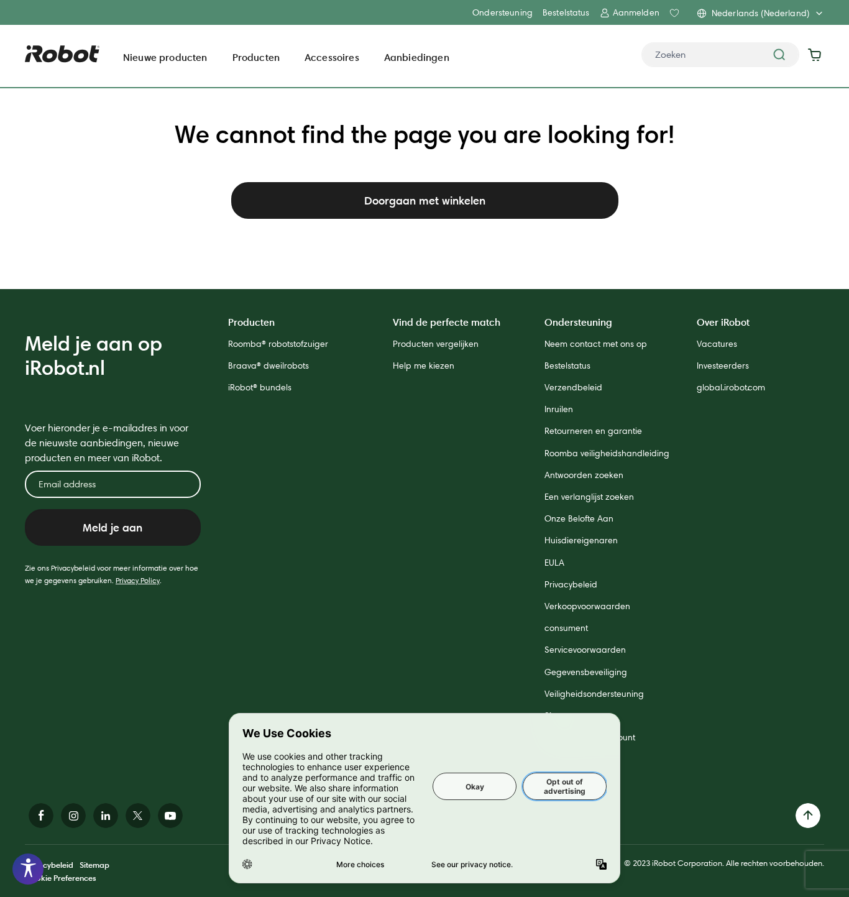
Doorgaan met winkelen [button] (424, 200)
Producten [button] (256, 57)
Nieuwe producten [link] (165, 57)
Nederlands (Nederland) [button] (760, 13)
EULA (554, 562)
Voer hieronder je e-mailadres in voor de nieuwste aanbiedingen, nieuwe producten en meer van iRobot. (106, 443)
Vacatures (717, 343)
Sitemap (94, 865)
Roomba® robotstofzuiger (278, 343)
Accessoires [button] (332, 57)
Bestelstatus (566, 12)
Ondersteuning (502, 12)
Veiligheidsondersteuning (594, 693)
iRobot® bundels (259, 387)
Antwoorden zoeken (583, 475)
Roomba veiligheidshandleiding (606, 453)
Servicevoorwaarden (585, 649)
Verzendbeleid (573, 387)
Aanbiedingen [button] (416, 57)
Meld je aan (112, 527)
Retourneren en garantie (593, 430)
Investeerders (723, 365)
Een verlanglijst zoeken (589, 496)
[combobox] (720, 54)
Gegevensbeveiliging (585, 672)
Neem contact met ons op (595, 343)
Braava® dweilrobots (268, 365)
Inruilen (558, 409)
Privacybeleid (570, 584)
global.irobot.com (731, 387)
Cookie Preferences (60, 878)
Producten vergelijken (436, 343)
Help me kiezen (423, 365)
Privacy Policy (138, 580)
